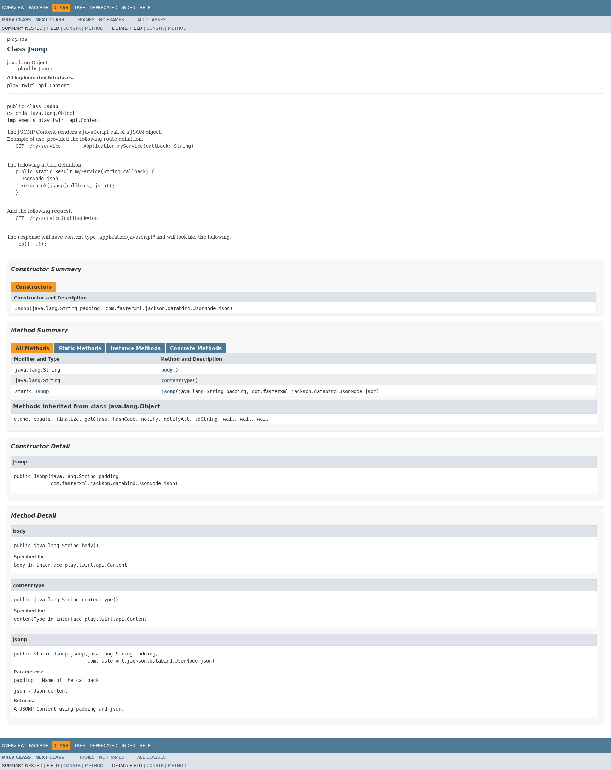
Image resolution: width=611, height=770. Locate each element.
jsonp (168, 391)
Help (144, 7)
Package (38, 7)
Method (94, 28)
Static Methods (80, 348)
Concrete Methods (196, 348)
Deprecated (103, 7)
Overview (13, 7)
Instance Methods (136, 348)
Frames (86, 19)
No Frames (111, 19)
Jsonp (22, 308)
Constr (72, 28)
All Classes (151, 19)
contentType (176, 380)
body (167, 370)
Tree (79, 7)
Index (128, 7)
